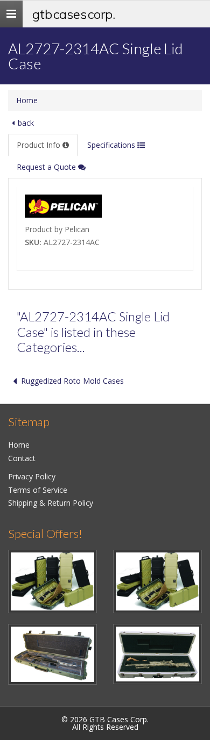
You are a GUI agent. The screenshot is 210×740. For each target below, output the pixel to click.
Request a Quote (47, 167)
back (26, 123)
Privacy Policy (31, 476)
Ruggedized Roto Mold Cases (72, 381)
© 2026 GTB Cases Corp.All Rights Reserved (105, 723)
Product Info (39, 145)
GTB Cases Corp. (73, 14)
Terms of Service (37, 490)
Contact (22, 458)
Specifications (112, 145)
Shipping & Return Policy (50, 503)
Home (27, 100)
